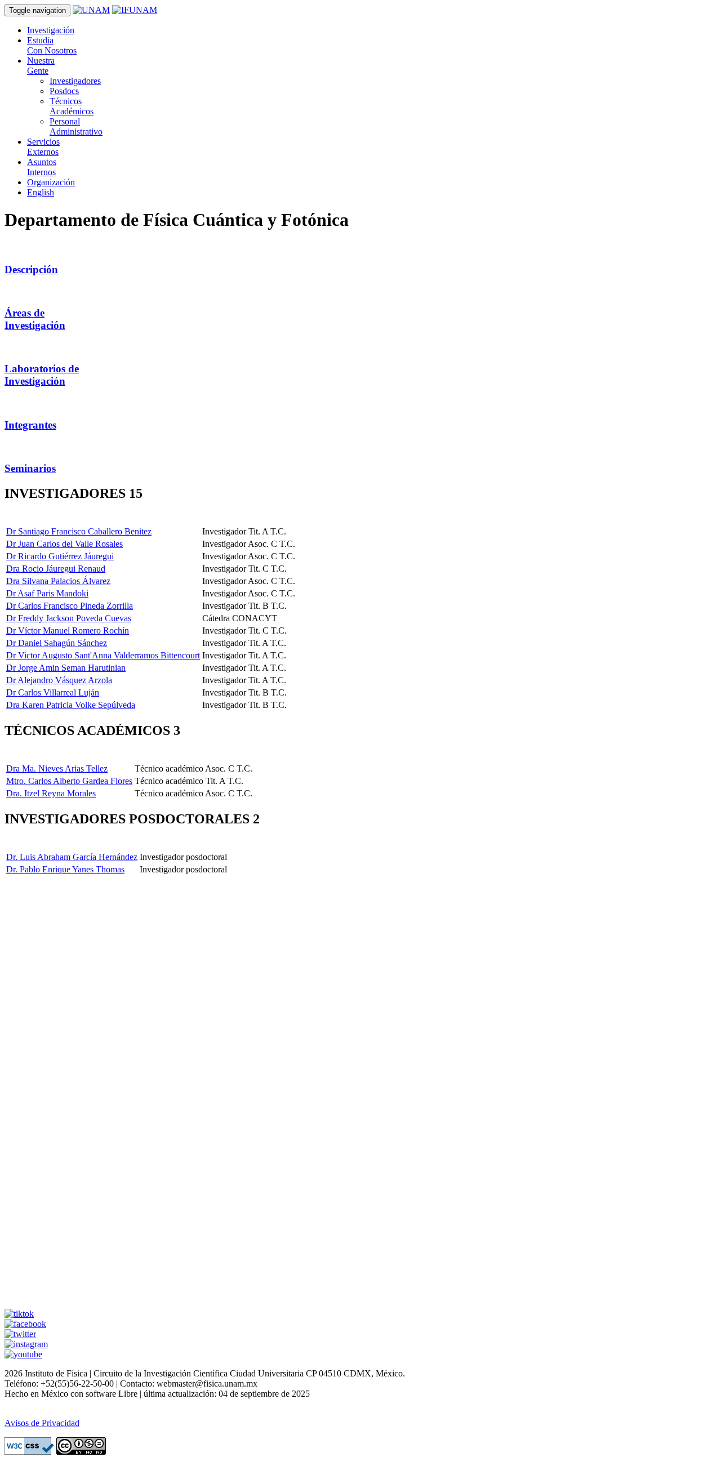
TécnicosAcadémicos (72, 106)
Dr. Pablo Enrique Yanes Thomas (65, 869)
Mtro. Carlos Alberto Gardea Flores (69, 781)
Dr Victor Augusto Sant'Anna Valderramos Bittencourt (103, 655)
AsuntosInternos (41, 167)
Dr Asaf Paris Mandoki (47, 593)
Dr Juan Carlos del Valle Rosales (64, 544)
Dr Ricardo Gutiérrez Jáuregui (60, 556)
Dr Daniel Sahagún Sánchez (56, 643)
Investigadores (75, 81)
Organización (51, 182)
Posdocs (64, 91)
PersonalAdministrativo (76, 126)
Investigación (50, 30)
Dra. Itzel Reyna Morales (51, 793)
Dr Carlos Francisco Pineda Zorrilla (69, 606)
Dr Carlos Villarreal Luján (52, 692)
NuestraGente (41, 65)
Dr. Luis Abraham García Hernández (71, 857)
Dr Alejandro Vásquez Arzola (59, 680)
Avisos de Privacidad (42, 1423)
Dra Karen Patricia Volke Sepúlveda (70, 705)
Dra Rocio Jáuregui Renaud (55, 568)
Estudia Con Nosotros (52, 45)
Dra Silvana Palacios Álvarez (58, 581)
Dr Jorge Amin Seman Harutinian (66, 667)
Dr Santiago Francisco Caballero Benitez (79, 531)
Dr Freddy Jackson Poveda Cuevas (68, 618)
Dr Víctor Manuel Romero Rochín (67, 630)
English (40, 192)
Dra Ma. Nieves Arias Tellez (57, 768)
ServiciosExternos (43, 147)
